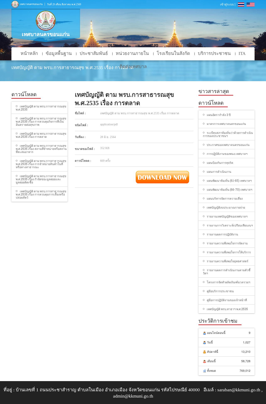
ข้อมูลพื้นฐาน (59, 53)
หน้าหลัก (29, 53)
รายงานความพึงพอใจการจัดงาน (227, 243)
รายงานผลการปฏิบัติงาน (222, 234)
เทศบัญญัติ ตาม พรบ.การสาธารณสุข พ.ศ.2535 (41, 107)
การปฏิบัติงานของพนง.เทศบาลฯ (227, 154)
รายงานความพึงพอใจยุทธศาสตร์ (227, 261)
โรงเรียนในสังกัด (173, 53)
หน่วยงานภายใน (132, 53)
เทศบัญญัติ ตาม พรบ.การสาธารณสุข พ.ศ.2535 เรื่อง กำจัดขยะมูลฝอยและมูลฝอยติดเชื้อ (41, 179)
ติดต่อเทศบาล (133, 66)
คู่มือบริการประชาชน (220, 291)
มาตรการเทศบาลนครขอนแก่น (226, 124)
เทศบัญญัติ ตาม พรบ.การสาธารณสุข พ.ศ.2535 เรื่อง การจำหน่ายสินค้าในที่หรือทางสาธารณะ (41, 164)
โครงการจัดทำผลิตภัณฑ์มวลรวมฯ (228, 282)
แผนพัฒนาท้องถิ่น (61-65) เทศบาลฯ (229, 181)
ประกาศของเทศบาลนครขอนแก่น (228, 145)
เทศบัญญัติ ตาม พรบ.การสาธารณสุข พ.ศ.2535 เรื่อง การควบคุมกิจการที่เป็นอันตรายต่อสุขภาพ (41, 121)
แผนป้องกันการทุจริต (220, 163)
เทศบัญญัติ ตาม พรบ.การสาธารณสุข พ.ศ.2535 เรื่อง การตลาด (41, 135)
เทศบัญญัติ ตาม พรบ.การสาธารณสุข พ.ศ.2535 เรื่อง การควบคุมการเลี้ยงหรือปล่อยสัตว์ (41, 194)
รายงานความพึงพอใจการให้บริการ (229, 252)
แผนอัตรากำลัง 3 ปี (219, 115)
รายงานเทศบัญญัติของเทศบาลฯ (227, 216)
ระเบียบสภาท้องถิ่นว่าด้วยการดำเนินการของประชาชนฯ (228, 134)
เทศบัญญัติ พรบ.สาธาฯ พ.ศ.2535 (227, 309)
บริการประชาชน (214, 53)
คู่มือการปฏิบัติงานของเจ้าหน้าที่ (227, 300)
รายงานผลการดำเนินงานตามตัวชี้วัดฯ (226, 271)
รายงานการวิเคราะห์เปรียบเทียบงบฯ (230, 225)
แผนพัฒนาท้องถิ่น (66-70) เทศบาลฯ (229, 189)
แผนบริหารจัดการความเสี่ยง (225, 198)
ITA (242, 53)
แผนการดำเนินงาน (219, 172)
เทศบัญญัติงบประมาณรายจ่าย (226, 207)
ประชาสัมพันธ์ (94, 53)
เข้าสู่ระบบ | (227, 4)
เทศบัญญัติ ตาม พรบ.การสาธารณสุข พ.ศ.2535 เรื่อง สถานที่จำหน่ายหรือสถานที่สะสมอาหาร (41, 149)
